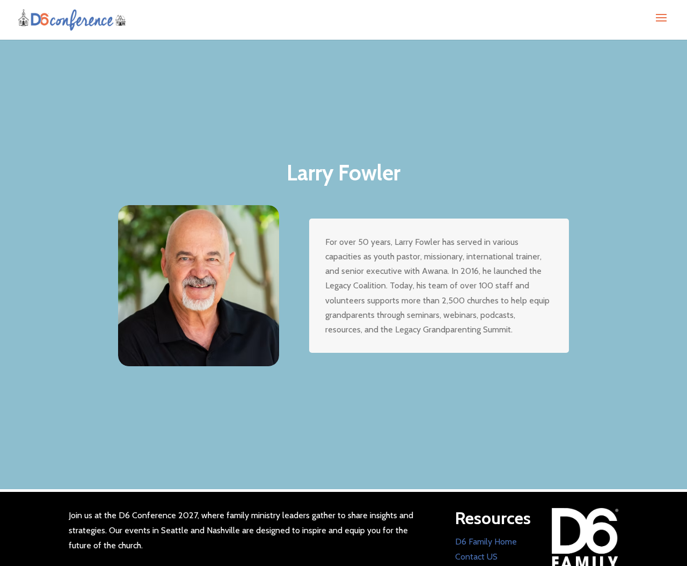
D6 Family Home (486, 541)
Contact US (476, 557)
